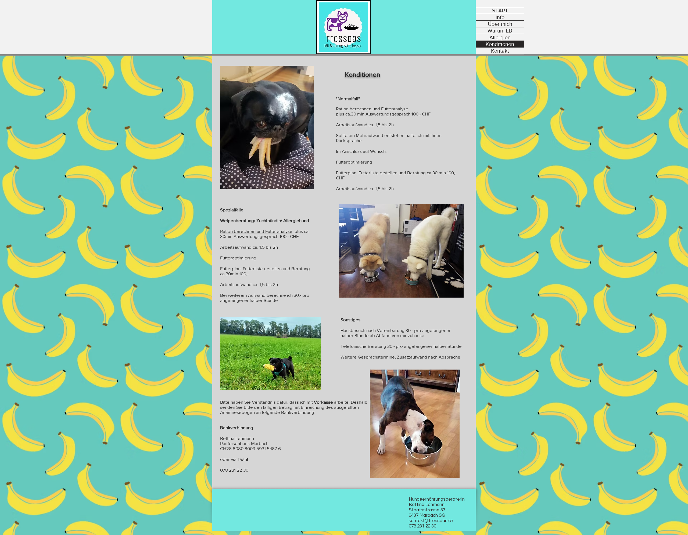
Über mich (500, 24)
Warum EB (500, 31)
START (500, 10)
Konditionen (500, 44)
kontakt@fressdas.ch (431, 520)
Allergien (500, 37)
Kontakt (500, 51)
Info (500, 17)
